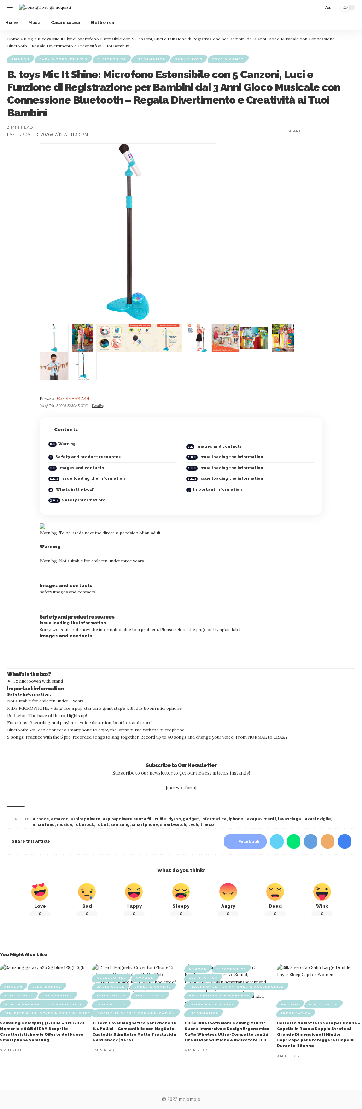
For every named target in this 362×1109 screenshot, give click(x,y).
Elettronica (111, 59)
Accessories (111, 977)
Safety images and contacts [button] (67, 591)
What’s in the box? (74, 489)
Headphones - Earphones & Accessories (236, 986)
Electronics (47, 986)
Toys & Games (228, 59)
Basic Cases (111, 986)
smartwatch (173, 824)
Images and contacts (219, 446)
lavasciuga (289, 819)
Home (13, 38)
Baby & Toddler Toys (63, 59)
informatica (214, 819)
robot (102, 824)
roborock (84, 824)
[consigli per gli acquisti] (45, 7)
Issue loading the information (231, 457)
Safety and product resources (88, 457)
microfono (44, 824)
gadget (191, 819)
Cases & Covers (152, 986)
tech (193, 824)
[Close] (42, 611)
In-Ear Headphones (211, 1004)
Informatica (150, 59)
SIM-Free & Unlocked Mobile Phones (47, 1013)
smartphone (145, 824)
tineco (207, 824)
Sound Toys (189, 59)
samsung (120, 824)
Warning (67, 444)
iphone (236, 819)
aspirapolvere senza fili (127, 819)
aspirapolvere (85, 819)
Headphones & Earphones (219, 995)
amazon (59, 819)
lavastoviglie (317, 819)
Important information (217, 489)
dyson (174, 819)
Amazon (20, 59)
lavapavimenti (260, 819)
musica (64, 824)
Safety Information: (83, 500)
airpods (41, 819)
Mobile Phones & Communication (43, 1004)
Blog (28, 38)
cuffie (160, 819)
